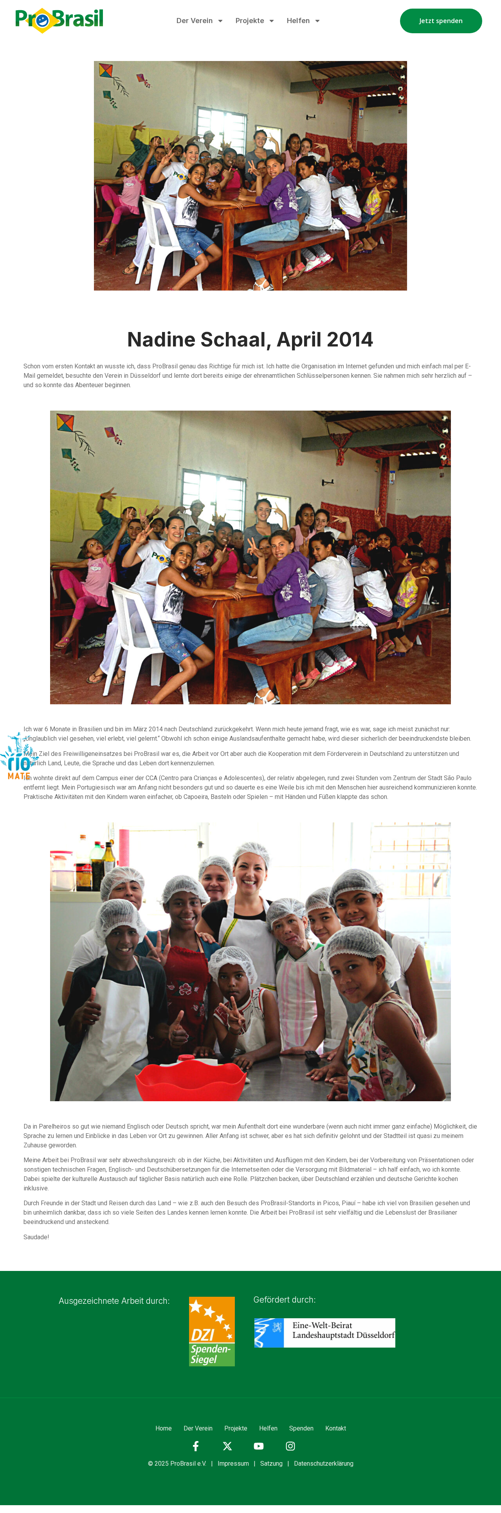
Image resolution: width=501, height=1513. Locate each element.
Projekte (250, 20)
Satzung (271, 1463)
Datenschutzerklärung (323, 1463)
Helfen (298, 20)
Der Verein (195, 20)
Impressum (233, 1463)
